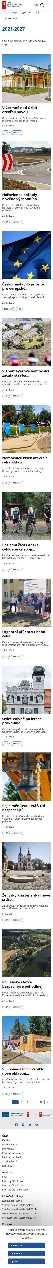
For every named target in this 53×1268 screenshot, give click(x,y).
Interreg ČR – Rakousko (15, 1189)
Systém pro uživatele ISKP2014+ (19, 1209)
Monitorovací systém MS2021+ (19, 1213)
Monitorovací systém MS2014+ (19, 1217)
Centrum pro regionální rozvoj (21, 12)
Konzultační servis (12, 1200)
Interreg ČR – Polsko (13, 1181)
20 (41, 1102)
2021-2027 (17, 132)
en (36, 5)
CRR (19, 309)
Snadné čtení (9, 1161)
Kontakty (7, 1165)
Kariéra (6, 1140)
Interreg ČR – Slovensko (15, 1185)
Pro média (8, 1148)
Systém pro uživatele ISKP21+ (18, 1205)
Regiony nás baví (11, 1157)
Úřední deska (9, 1144)
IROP (6, 132)
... (34, 1102)
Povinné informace (12, 1153)
